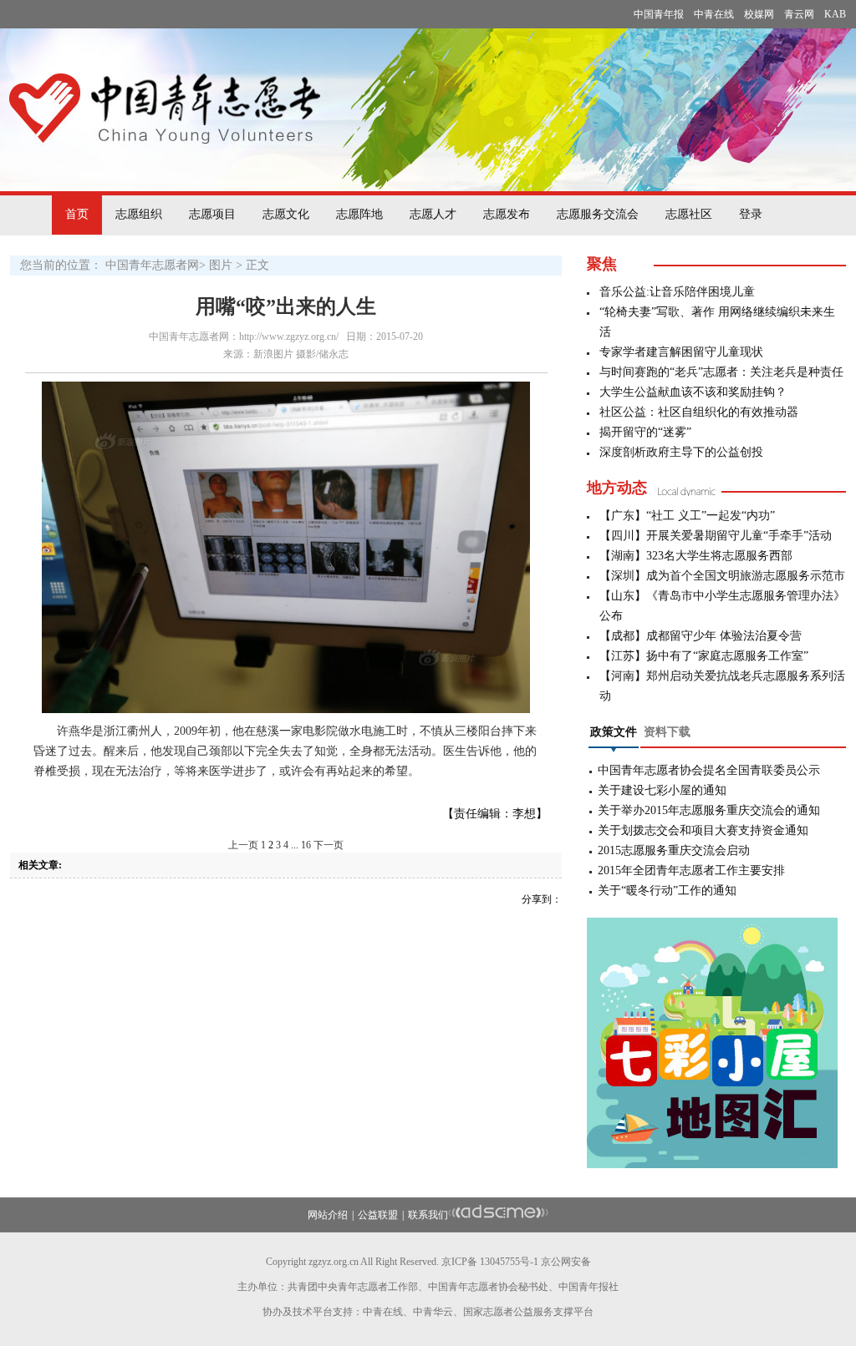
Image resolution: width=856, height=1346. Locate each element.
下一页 (328, 845)
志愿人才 (433, 214)
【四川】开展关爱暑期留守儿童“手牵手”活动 (715, 535)
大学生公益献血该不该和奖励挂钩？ (693, 392)
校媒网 (759, 14)
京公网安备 (566, 1262)
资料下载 (667, 732)
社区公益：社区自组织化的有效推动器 (698, 412)
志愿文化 (285, 214)
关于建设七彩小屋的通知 (662, 790)
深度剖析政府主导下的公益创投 (681, 452)
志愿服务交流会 (598, 214)
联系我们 (428, 1215)
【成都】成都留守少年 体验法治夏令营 (700, 636)
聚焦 (602, 264)
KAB (835, 14)
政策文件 (613, 732)
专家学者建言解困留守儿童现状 (681, 352)
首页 (77, 214)
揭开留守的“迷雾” (645, 432)
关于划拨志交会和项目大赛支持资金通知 (703, 830)
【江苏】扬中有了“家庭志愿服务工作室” (703, 656)
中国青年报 (659, 14)
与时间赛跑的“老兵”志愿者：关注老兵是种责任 (721, 372)
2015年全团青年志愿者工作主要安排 (691, 870)
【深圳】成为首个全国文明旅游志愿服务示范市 (722, 575)
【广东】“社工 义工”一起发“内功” (687, 515)
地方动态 (617, 487)
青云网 (799, 14)
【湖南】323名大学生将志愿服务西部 (695, 555)
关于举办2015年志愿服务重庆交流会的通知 (709, 810)
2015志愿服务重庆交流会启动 (674, 850)
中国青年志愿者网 (152, 265)
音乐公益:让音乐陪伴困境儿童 (677, 292)
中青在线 (714, 14)
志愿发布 (506, 214)
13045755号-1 (509, 1262)
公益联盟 (378, 1215)
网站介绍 (328, 1215)
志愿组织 (138, 214)
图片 (220, 265)
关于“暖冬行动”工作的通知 (667, 890)
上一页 (243, 845)
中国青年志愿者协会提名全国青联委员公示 (709, 770)
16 (306, 845)
